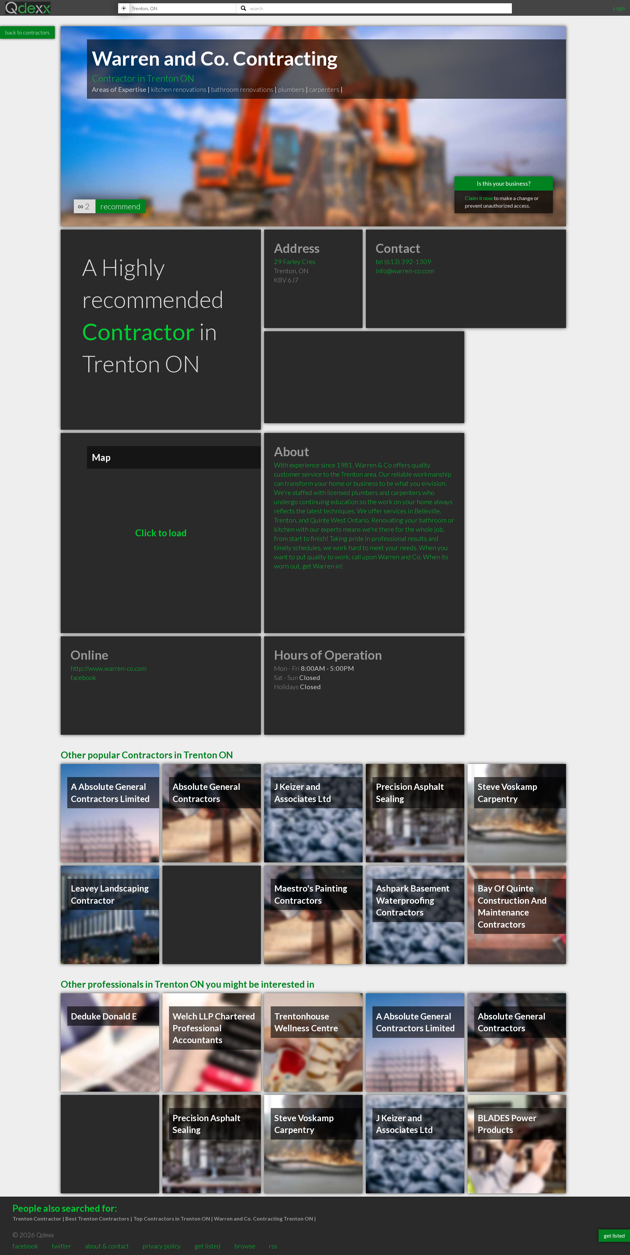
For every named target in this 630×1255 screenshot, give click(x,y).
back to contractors (27, 32)
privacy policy (161, 1246)
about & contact (107, 1246)
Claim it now (479, 198)
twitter (61, 1246)
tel (403, 261)
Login (619, 8)
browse (244, 1246)
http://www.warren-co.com (108, 668)
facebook (83, 677)
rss (273, 1246)
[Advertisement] (364, 377)
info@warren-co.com (405, 271)
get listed (207, 1246)
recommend (120, 206)
